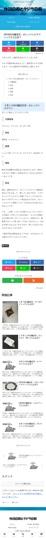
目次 (20, 74)
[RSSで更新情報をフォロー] (33, 280)
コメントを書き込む (23, 484)
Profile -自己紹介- (33, 524)
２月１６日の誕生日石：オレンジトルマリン (23, 79)
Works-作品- (12, 527)
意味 (11, 92)
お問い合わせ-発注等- (23, 531)
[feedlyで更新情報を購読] (12, 280)
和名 (11, 85)
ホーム (12, 524)
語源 (11, 88)
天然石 (6, 246)
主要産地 (13, 82)
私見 (11, 95)
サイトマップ (33, 527)
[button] (41, 320)
